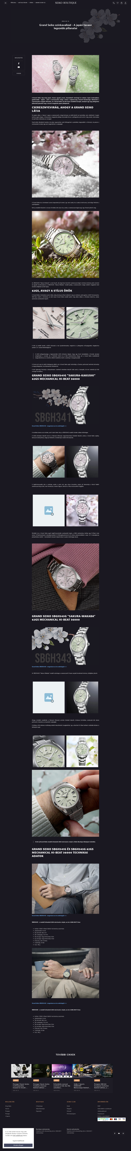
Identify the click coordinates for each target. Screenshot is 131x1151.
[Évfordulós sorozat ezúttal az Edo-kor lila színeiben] (62, 1071)
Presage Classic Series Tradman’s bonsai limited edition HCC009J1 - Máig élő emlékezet (41, 1086)
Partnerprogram (71, 1114)
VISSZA (19, 73)
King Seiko (8, 1106)
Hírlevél (69, 1111)
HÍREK (16, 1080)
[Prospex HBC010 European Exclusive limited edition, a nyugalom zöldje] (102, 1071)
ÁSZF (99, 1106)
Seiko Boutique (40, 1108)
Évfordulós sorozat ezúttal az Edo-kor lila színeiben (62, 1086)
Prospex (7, 1111)
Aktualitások (22, 2)
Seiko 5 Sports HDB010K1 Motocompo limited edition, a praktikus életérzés (81, 1086)
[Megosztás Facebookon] (18, 63)
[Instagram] (123, 1133)
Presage (7, 1114)
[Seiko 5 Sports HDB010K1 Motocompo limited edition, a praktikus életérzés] (82, 1071)
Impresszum (101, 1114)
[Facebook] (114, 1133)
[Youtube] (118, 1133)
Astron (7, 1108)
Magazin (69, 1108)
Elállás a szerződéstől (104, 1116)
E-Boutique (39, 1106)
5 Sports (7, 1116)
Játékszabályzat (102, 1111)
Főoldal (13, 2)
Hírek (31, 2)
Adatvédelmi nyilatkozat (104, 1108)
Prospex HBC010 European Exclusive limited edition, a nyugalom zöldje (101, 1086)
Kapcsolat (39, 1111)
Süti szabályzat (18, 1135)
